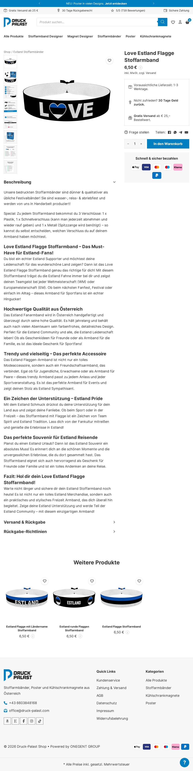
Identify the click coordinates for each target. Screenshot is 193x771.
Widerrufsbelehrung (112, 718)
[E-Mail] (186, 132)
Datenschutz (106, 703)
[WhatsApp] (175, 132)
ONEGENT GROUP (85, 746)
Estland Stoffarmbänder (28, 51)
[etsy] (15, 721)
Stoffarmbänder (109, 36)
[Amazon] (7, 721)
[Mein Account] (180, 22)
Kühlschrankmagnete (155, 36)
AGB (99, 695)
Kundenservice (108, 680)
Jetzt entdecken (116, 3)
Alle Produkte (14, 36)
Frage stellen (139, 132)
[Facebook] (169, 132)
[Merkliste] (173, 22)
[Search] (162, 22)
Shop (7, 51)
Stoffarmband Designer (45, 36)
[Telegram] (181, 132)
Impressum (105, 711)
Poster (130, 36)
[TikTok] (39, 721)
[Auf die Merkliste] (109, 60)
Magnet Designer (80, 36)
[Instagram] (31, 721)
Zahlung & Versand (111, 688)
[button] (39, 3)
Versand (151, 72)
